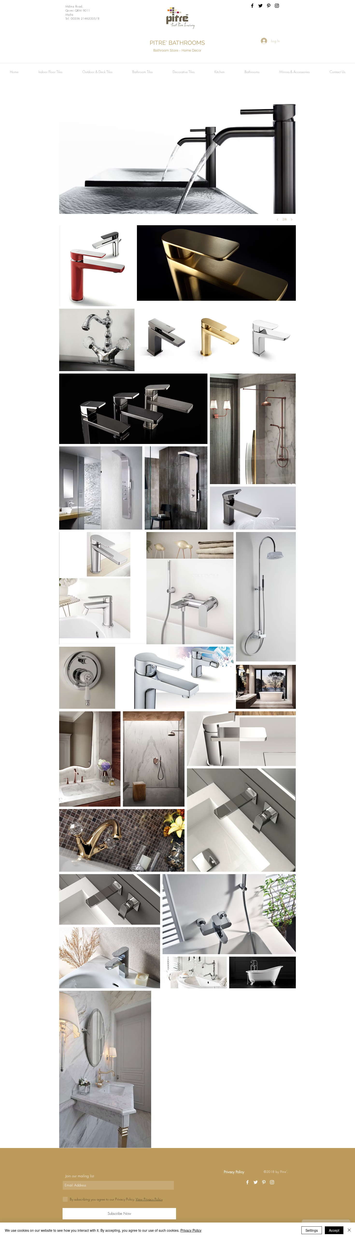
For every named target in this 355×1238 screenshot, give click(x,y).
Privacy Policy (190, 1230)
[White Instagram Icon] (272, 1182)
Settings (311, 1230)
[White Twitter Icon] (255, 1182)
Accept (334, 1230)
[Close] (349, 1230)
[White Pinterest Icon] (264, 1182)
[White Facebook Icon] (247, 1182)
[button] (50, 72)
